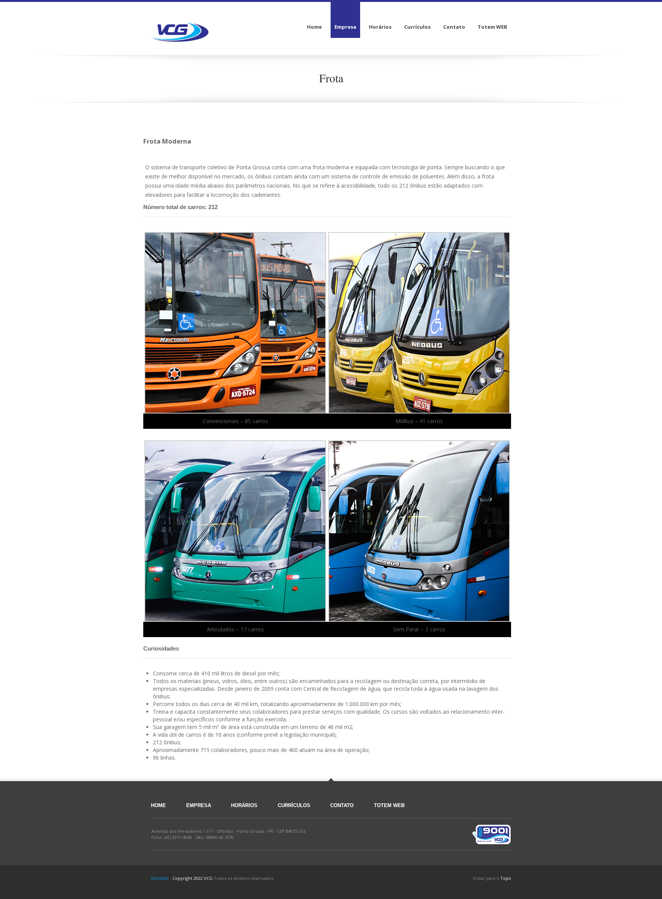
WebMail (160, 878)
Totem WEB (389, 805)
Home (158, 805)
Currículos (294, 805)
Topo (505, 878)
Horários (244, 805)
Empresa (198, 805)
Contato (342, 805)
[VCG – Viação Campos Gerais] (179, 27)
